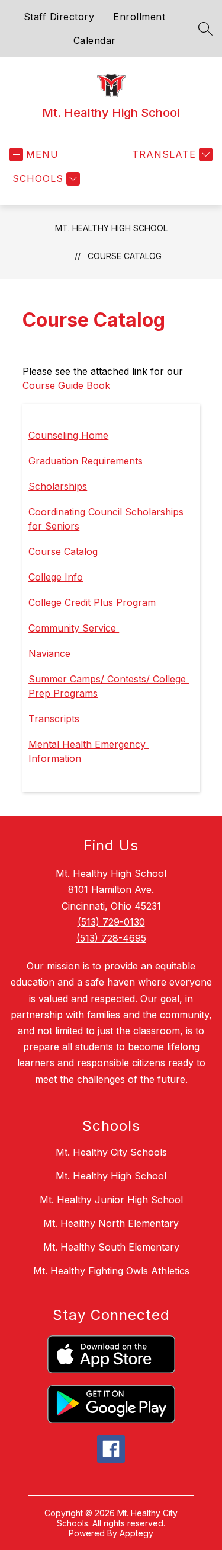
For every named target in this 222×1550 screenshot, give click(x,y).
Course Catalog (125, 256)
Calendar (94, 40)
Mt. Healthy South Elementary (111, 1247)
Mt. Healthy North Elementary (111, 1223)
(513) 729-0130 (111, 922)
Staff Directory (59, 17)
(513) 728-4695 (111, 938)
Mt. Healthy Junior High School (111, 1199)
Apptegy (136, 1533)
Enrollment (139, 17)
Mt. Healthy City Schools (111, 1152)
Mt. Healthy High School (111, 228)
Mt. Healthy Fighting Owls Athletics (111, 1271)
